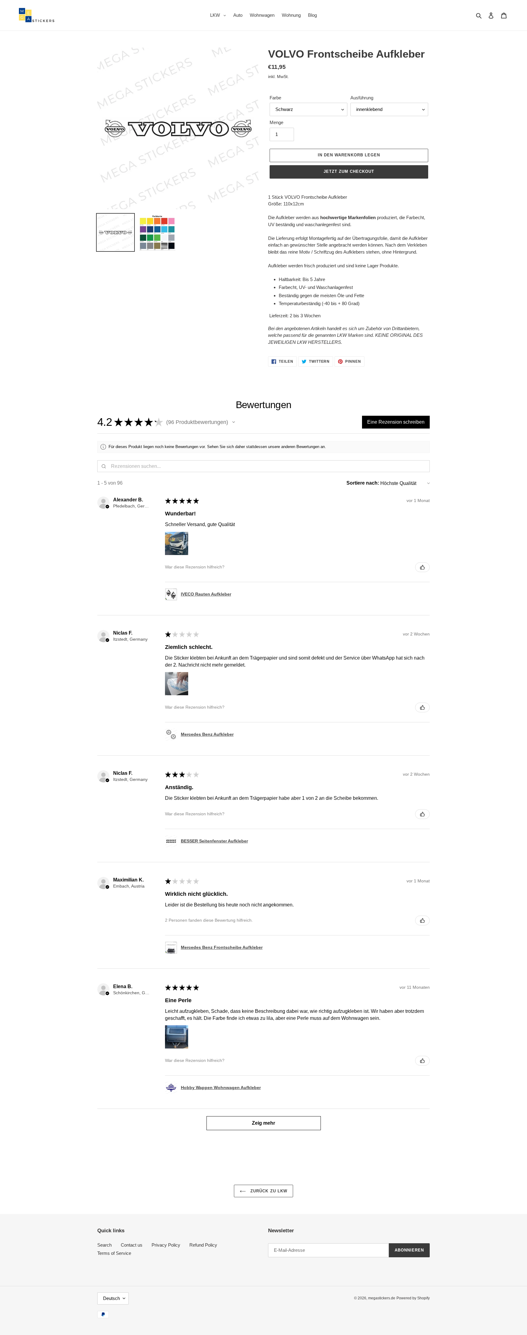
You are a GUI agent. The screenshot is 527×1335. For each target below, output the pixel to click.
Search (104, 1245)
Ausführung (361, 97)
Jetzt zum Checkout (349, 171)
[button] (233, 422)
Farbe (275, 97)
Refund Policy (203, 1245)
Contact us (131, 1245)
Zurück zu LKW (268, 1191)
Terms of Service (114, 1253)
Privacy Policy (166, 1245)
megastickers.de (381, 1298)
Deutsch (111, 1298)
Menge (276, 122)
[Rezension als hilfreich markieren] (422, 567)
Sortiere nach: (362, 483)
